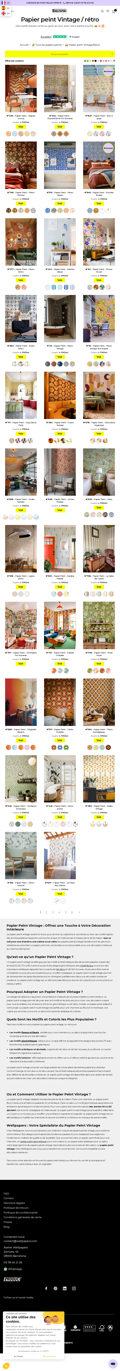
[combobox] (60, 54)
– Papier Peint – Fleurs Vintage (60, 347)
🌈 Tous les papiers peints (47, 45)
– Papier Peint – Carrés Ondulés (60, 730)
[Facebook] (46, 1288)
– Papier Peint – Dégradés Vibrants (20, 730)
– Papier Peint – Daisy (99, 499)
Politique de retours (16, 1207)
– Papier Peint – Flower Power (99, 270)
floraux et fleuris (30, 1032)
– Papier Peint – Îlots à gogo (99, 117)
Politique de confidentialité (20, 1212)
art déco (60, 969)
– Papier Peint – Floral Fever (99, 654)
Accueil (24, 45)
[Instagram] (74, 1288)
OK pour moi (49, 1356)
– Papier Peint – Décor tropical (20, 884)
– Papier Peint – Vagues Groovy (21, 117)
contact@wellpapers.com (20, 1241)
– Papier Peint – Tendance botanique (20, 807)
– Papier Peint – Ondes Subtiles (21, 500)
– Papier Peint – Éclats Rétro (21, 347)
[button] (6, 1366)
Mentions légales (14, 1203)
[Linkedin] (64, 1288)
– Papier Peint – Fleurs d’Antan (21, 193)
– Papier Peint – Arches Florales (60, 500)
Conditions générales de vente (23, 1217)
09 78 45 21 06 (13, 1262)
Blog (7, 1226)
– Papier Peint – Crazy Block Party (21, 423)
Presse (8, 1222)
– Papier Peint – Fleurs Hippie (60, 193)
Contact (9, 1198)
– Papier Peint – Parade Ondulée (60, 654)
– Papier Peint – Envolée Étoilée (99, 193)
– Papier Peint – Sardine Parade (60, 577)
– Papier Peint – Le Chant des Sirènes (60, 884)
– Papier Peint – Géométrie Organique (99, 423)
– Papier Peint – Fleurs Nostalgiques (99, 730)
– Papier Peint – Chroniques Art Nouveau (21, 654)
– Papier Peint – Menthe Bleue (60, 270)
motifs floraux (86, 965)
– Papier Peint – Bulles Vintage (99, 807)
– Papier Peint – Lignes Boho (21, 577)
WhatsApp (14, 1269)
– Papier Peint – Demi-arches (60, 807)
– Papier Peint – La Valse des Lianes (99, 577)
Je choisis (18, 1356)
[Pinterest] (55, 1288)
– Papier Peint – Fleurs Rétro (21, 270)
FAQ (6, 1193)
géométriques (29, 1040)
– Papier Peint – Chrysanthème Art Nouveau (60, 117)
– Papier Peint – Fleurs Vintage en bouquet (99, 347)
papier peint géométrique (33, 1141)
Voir (20, 126)
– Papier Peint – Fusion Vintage (60, 423)
